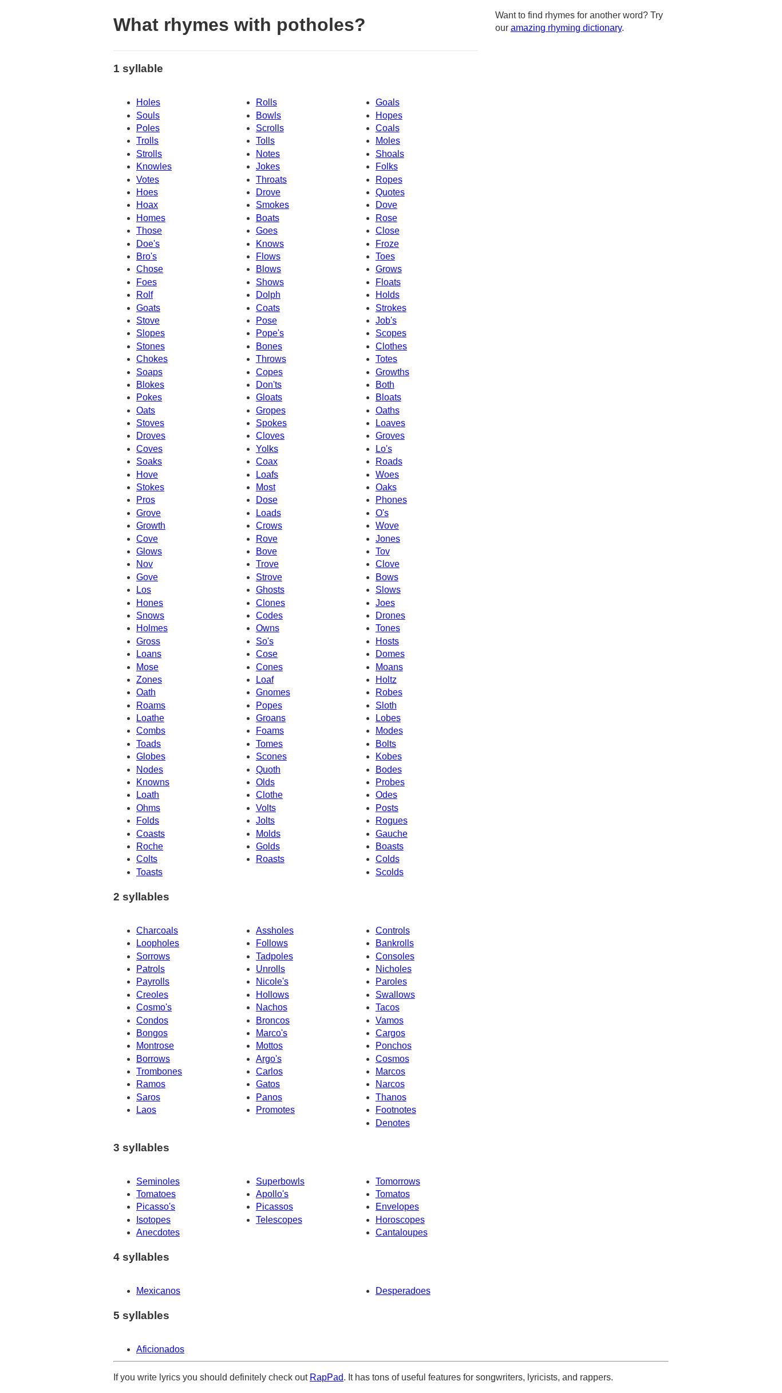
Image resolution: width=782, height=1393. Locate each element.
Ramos (150, 1084)
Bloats (388, 397)
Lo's (384, 449)
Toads (148, 744)
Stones (150, 346)
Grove (148, 513)
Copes (269, 372)
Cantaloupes (402, 1232)
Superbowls (280, 1181)
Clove (388, 564)
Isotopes (153, 1220)
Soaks (149, 461)
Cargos (390, 1033)
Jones (388, 539)
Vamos (390, 1020)
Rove (267, 539)
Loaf (265, 679)
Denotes (393, 1123)
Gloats (269, 397)
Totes (386, 359)
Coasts (150, 834)
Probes (390, 782)
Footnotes (396, 1110)
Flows (268, 256)
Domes (390, 654)
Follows (272, 943)
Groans (271, 718)
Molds (268, 834)
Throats (271, 179)
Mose (147, 667)
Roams (150, 705)
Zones (149, 679)
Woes (387, 474)
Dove (386, 205)
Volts (266, 808)
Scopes (391, 333)
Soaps (149, 372)
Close (388, 230)
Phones (391, 500)
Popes (269, 705)
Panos (269, 1097)
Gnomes (273, 692)
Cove (147, 539)
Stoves (150, 423)
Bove (266, 551)
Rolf (144, 295)
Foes (146, 282)
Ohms (148, 808)
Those (149, 230)
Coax (267, 461)
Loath (147, 795)
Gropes (271, 410)
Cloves (270, 435)
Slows (388, 590)
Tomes (269, 744)
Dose (267, 500)
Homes (150, 218)
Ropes (389, 179)
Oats (145, 410)
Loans (148, 654)
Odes (386, 795)
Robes (389, 692)
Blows (268, 269)
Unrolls (270, 969)
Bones (269, 346)
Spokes (271, 423)
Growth (150, 525)
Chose (149, 269)
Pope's (270, 333)
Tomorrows (398, 1181)
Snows (150, 615)
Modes (389, 730)
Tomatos (393, 1194)
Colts (146, 859)
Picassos (274, 1206)
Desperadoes (403, 1291)
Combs (150, 730)
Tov (383, 551)
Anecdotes (158, 1232)
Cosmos (392, 1059)
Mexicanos (158, 1291)
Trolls (147, 140)
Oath (146, 692)
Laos (146, 1110)
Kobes (389, 756)
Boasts (390, 846)
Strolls (149, 154)
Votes (147, 179)
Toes (385, 256)
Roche (149, 846)
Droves (150, 435)
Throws (271, 359)
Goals (388, 102)
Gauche (392, 834)
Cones (269, 667)
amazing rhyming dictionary (566, 28)
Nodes (149, 769)
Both (385, 384)
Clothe (269, 795)
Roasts (270, 859)
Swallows (395, 995)
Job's (386, 320)
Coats (268, 308)
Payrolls (152, 981)
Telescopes (279, 1220)
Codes (269, 615)
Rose (386, 218)
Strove (269, 577)
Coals (388, 128)
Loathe (150, 718)
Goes (267, 230)
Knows (270, 244)
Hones (149, 603)
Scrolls (270, 128)
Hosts (387, 641)
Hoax (147, 205)
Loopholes (157, 943)
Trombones (159, 1071)
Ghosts (270, 590)
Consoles (395, 956)
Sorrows (153, 956)
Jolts (265, 820)
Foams (270, 730)
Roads (389, 461)
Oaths (388, 410)
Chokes (152, 359)
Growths (392, 372)
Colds (388, 859)
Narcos (390, 1084)
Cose (267, 654)
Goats (148, 308)
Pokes (149, 397)
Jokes (268, 166)
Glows (149, 551)
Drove (268, 192)
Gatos (268, 1084)
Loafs (267, 474)
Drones (390, 615)
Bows (387, 577)
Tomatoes (156, 1194)
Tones (388, 628)
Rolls (266, 102)
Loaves (390, 423)
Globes (150, 756)
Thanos (391, 1097)
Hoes (147, 192)
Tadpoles (274, 956)
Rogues (392, 820)
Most (265, 487)
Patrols (150, 969)
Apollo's (272, 1194)
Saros (148, 1097)
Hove (147, 474)
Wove (387, 525)
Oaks (386, 487)
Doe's (148, 244)
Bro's (146, 256)
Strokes (391, 308)
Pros (145, 500)
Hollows (272, 995)
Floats (388, 282)
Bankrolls (395, 943)
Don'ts (269, 384)
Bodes (389, 769)
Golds (268, 846)
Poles (148, 128)
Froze (387, 244)
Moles (388, 140)
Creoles (152, 995)
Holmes (152, 628)
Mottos (269, 1045)
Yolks (267, 449)
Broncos (273, 1020)
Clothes (391, 346)
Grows (389, 269)
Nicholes (394, 969)
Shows (270, 282)
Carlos (269, 1071)
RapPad (326, 1377)
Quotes (390, 192)
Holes (148, 102)
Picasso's (155, 1206)
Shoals (390, 154)
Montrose (155, 1045)
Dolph (268, 295)
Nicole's (272, 981)
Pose (266, 320)
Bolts (386, 744)
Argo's (269, 1059)
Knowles (154, 166)
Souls (148, 115)
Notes (268, 154)
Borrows (153, 1059)
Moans (389, 667)
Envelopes (397, 1206)
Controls (393, 930)
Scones (271, 756)
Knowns (152, 782)
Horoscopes (400, 1220)
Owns (267, 628)
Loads (268, 513)
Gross (148, 641)
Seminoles (158, 1181)
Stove (148, 320)
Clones (270, 603)
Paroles (391, 981)
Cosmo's (154, 1007)
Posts (387, 808)
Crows (269, 525)
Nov (144, 564)
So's (265, 641)
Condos (152, 1020)
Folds (147, 820)
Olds (265, 782)
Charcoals (157, 930)
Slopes (150, 333)
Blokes (150, 384)
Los (143, 590)
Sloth (386, 705)
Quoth (268, 769)
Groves (390, 435)
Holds (388, 295)
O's (382, 513)
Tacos (388, 1007)
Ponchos (394, 1045)
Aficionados (160, 1349)
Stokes (150, 487)
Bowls (268, 115)
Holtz (386, 679)
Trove (267, 564)
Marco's (271, 1033)
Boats (267, 218)
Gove (147, 577)
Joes (385, 603)
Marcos (390, 1071)
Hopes (389, 115)
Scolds (390, 872)
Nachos (271, 1007)
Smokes (272, 205)
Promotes (275, 1110)
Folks (387, 166)
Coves (149, 449)
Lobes (388, 718)
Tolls (265, 140)
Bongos (152, 1033)
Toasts (149, 872)
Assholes (275, 930)
